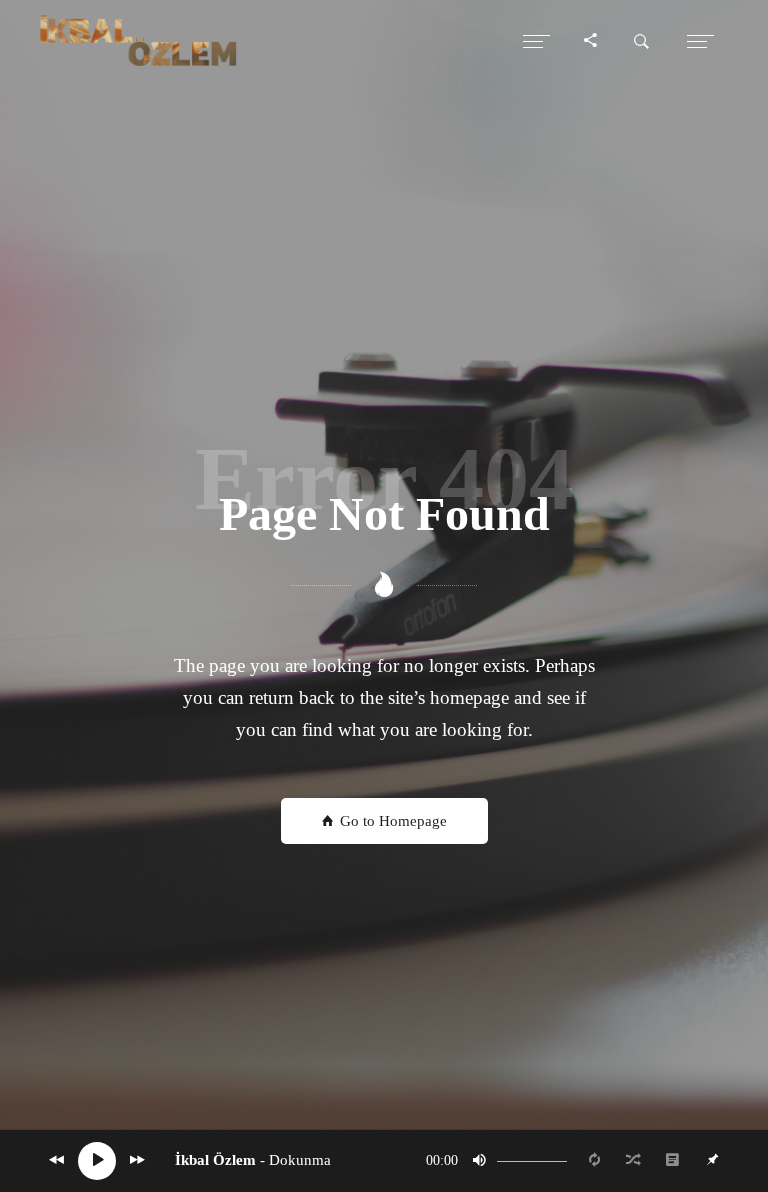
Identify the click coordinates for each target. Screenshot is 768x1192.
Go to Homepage (391, 821)
